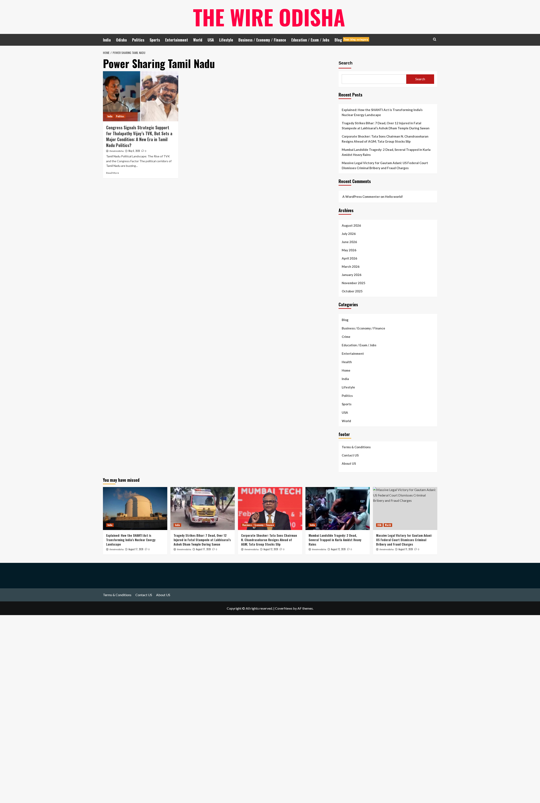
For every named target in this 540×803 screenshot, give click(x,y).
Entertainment (176, 40)
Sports (155, 40)
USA (211, 40)
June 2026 (349, 242)
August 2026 (351, 225)
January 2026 (351, 275)
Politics (138, 40)
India (107, 40)
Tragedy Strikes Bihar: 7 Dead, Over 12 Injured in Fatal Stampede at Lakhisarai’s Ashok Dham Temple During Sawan (385, 125)
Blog (351, 40)
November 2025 (353, 283)
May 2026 (349, 250)
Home (346, 370)
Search (345, 63)
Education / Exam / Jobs (310, 40)
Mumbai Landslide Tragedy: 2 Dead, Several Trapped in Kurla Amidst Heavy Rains (386, 152)
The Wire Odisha (269, 16)
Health (347, 362)
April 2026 (349, 258)
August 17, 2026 (135, 549)
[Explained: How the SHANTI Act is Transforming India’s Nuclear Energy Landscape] (135, 508)
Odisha (121, 40)
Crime (346, 337)
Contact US (350, 455)
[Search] (434, 39)
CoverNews (283, 608)
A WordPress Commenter (361, 196)
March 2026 (350, 266)
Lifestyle (226, 40)
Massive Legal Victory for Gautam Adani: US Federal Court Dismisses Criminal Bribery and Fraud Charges (385, 165)
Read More (112, 172)
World (197, 40)
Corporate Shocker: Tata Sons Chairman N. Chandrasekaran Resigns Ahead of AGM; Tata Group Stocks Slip (385, 138)
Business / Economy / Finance (262, 40)
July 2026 (349, 234)
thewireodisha (116, 151)
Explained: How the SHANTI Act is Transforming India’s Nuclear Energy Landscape (382, 112)
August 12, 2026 (270, 549)
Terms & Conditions (356, 447)
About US (349, 463)
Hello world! (394, 196)
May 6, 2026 (134, 151)
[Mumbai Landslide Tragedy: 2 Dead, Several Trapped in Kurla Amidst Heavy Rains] (337, 508)
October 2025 (352, 291)
